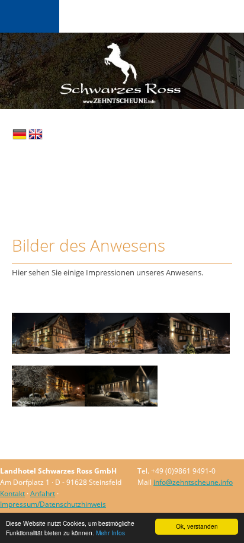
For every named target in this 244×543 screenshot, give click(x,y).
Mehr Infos (110, 532)
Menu (29, 16)
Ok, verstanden (197, 526)
